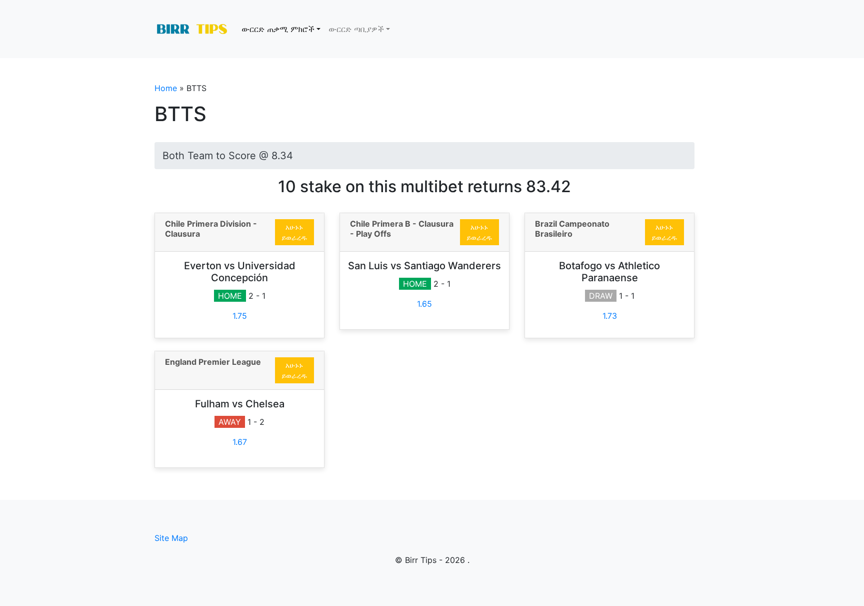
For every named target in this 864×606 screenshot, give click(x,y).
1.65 (424, 304)
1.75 (239, 316)
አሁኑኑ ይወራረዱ (294, 232)
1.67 (239, 442)
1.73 (609, 316)
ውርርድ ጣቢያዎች (356, 29)
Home (165, 88)
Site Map (171, 538)
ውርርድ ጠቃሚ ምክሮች (278, 29)
